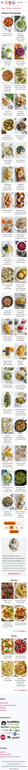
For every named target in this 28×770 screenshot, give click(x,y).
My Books (3, 710)
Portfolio (3, 707)
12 (16, 527)
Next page (14, 531)
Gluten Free (16, 8)
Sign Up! (2, 756)
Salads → (24, 690)
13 (21, 527)
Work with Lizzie (5, 754)
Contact (2, 752)
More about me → (14, 573)
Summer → (23, 631)
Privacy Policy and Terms (8, 705)
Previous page (9, 523)
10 (6, 527)
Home (3, 8)
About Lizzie (4, 702)
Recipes (9, 8)
